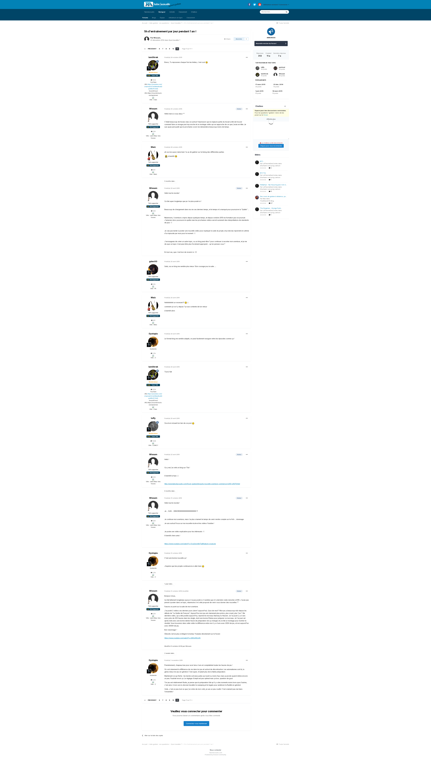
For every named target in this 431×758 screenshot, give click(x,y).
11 (177, 49)
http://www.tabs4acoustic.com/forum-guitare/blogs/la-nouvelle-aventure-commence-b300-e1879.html (202, 484)
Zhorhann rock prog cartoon (270, 166)
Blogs (154, 18)
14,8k (154, 441)
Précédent (152, 49)
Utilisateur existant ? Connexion (275, 4)
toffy (153, 418)
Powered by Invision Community (215, 755)
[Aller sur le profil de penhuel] (275, 68)
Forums (145, 18)
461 (154, 170)
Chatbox (194, 12)
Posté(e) (173, 57)
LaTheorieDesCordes (270, 163)
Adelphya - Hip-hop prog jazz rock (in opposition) (273, 185)
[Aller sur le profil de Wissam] (146, 39)
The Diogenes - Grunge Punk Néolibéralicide (270, 208)
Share (227, 39)
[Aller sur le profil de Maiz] (153, 155)
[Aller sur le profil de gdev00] (153, 269)
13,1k (154, 80)
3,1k (153, 284)
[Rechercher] (286, 12)
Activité (172, 12)
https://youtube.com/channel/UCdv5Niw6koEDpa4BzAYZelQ (153, 86)
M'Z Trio (263, 173)
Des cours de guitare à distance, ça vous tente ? (272, 196)
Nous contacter (215, 750)
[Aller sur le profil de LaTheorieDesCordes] (257, 162)
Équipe (162, 18)
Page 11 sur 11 (186, 49)
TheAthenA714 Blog (267, 201)
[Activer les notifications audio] (286, 106)
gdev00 (153, 261)
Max (264, 199)
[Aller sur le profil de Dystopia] (153, 342)
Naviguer (161, 12)
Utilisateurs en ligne (176, 18)
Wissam (157, 38)
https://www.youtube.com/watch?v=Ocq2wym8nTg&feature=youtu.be (190, 544)
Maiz (153, 147)
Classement (191, 18)
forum (266, 115)
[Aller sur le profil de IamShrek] (153, 65)
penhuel (282, 67)
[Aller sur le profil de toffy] (153, 426)
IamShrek (153, 57)
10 (173, 49)
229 (154, 131)
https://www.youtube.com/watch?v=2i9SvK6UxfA (182, 638)
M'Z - (262, 161)
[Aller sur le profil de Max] (257, 197)
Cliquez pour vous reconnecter (271, 146)
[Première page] (144, 48)
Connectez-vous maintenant (196, 723)
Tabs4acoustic (149, 12)
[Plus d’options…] (247, 57)
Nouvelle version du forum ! (266, 43)
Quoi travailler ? (174, 40)
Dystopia (153, 333)
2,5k (154, 353)
